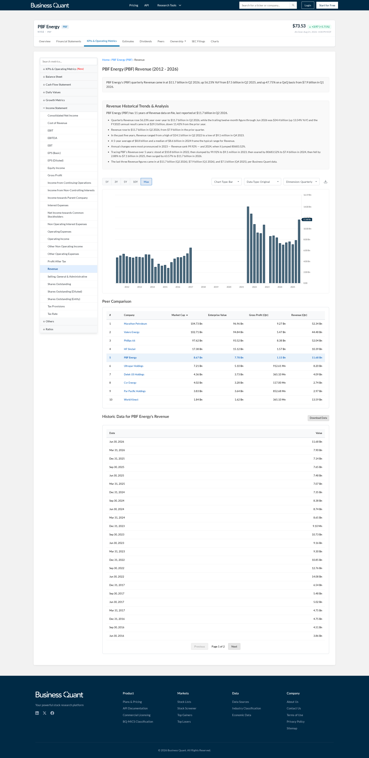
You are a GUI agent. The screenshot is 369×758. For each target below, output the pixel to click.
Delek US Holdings (134, 374)
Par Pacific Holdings (135, 391)
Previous (199, 646)
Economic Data (241, 715)
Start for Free (327, 5)
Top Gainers (184, 715)
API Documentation (135, 708)
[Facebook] (52, 713)
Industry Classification (246, 708)
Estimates (128, 41)
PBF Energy (130, 358)
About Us (292, 701)
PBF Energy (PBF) (121, 59)
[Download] (325, 181)
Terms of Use (295, 715)
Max (146, 181)
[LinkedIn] (37, 713)
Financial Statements (68, 41)
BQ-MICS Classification (138, 721)
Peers (161, 41)
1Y (107, 181)
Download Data (318, 417)
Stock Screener (186, 708)
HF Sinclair (130, 349)
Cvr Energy (130, 382)
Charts (215, 41)
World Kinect (131, 399)
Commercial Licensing (136, 715)
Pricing (133, 5)
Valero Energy (132, 332)
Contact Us (294, 708)
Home (106, 59)
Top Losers (184, 721)
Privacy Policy (296, 721)
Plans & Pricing (132, 701)
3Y (116, 181)
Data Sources (240, 701)
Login (308, 5)
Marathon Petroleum (135, 323)
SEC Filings (198, 41)
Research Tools (166, 5)
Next (234, 646)
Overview (45, 41)
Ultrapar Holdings (133, 366)
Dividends (146, 41)
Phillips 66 (129, 340)
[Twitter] (45, 713)
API (146, 5)
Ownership (176, 41)
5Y (125, 181)
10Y (135, 181)
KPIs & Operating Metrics (102, 41)
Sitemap (292, 728)
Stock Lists (184, 701)
